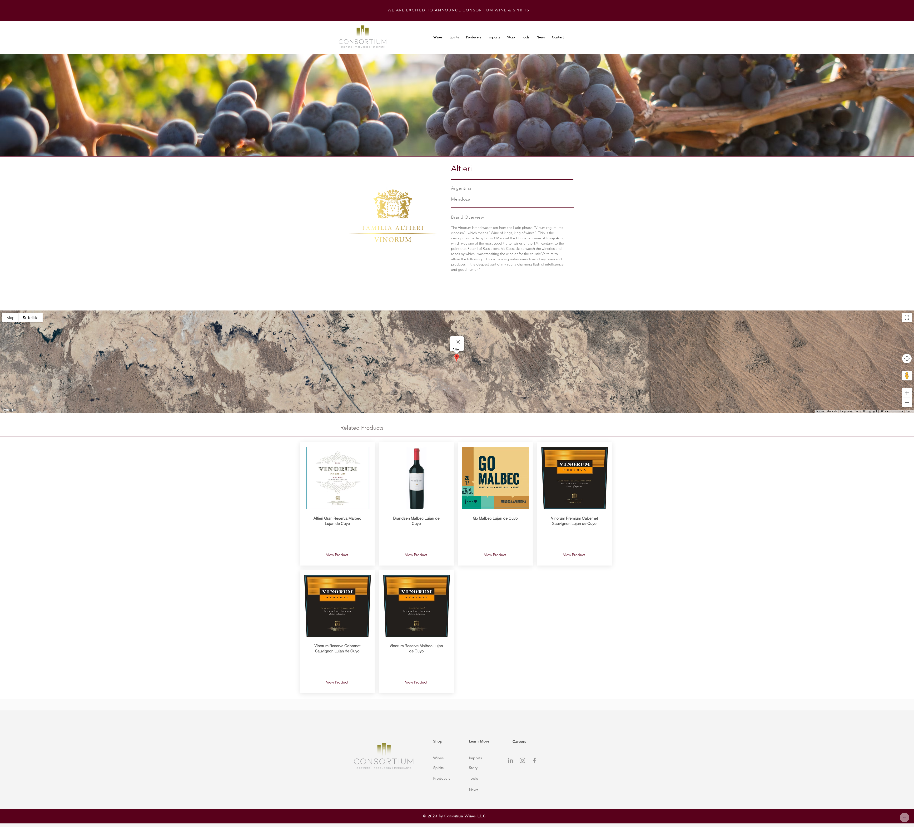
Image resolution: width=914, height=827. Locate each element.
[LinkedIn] (510, 760)
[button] (445, 758)
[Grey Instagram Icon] (522, 760)
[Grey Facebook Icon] (534, 760)
